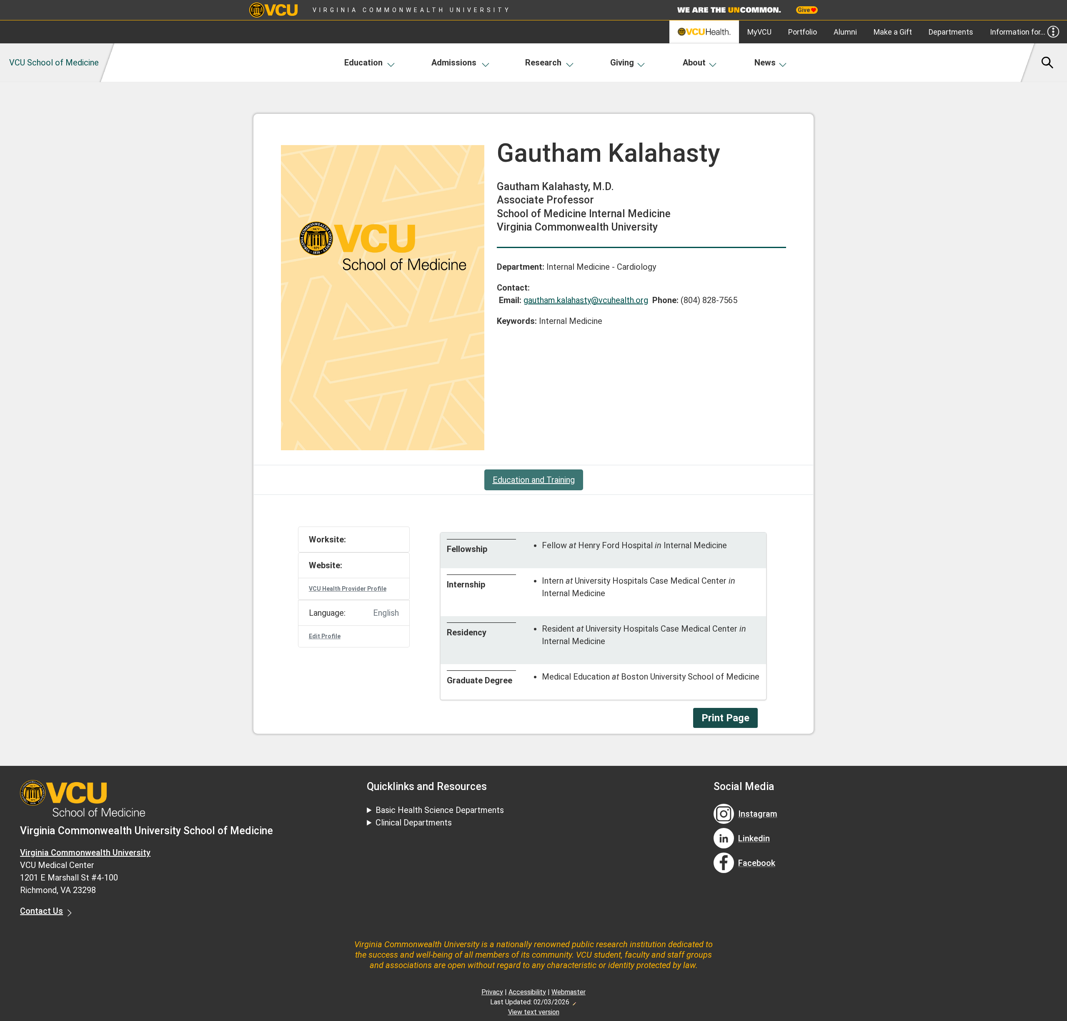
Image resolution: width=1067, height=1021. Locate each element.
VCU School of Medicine (54, 63)
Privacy (492, 992)
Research (543, 63)
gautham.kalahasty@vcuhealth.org (585, 300)
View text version (533, 1012)
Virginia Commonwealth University (412, 10)
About (694, 63)
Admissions (453, 63)
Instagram (757, 814)
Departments (951, 32)
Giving (622, 63)
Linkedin (754, 838)
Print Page (725, 718)
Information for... (1017, 32)
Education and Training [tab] (534, 480)
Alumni (845, 32)
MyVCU (759, 32)
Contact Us (41, 911)
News (765, 63)
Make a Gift (893, 32)
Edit (574, 1001)
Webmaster (568, 992)
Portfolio (802, 32)
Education (363, 63)
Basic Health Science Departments (440, 810)
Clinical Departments (414, 823)
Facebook (756, 863)
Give (804, 10)
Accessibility (527, 992)
